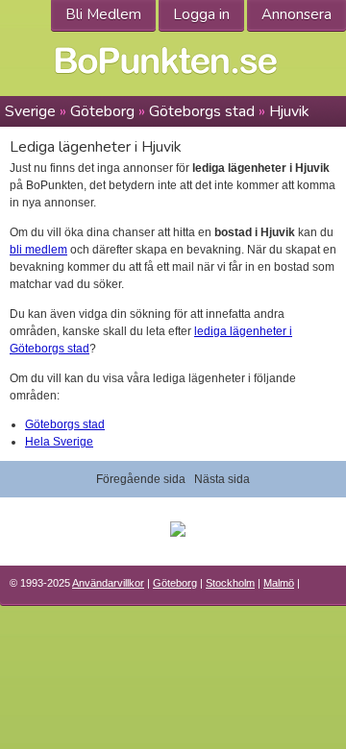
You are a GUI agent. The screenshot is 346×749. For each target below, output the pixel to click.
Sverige (30, 111)
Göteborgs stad (202, 111)
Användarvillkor (108, 583)
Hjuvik (289, 111)
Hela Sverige (59, 441)
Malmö (278, 583)
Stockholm (230, 583)
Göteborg (102, 111)
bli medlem (38, 249)
